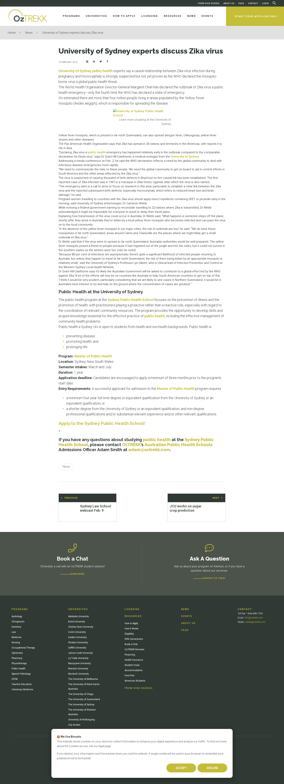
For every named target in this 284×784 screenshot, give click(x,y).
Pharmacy (17, 658)
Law (14, 632)
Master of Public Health (93, 356)
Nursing (16, 642)
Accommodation (134, 670)
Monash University (78, 668)
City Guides (74, 724)
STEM (15, 679)
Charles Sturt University (80, 626)
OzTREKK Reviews (134, 649)
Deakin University (77, 637)
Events (186, 616)
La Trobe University (78, 658)
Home (12, 32)
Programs (20, 609)
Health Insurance (134, 660)
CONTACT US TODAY (214, 578)
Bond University (76, 621)
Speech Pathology (21, 673)
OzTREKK (131, 444)
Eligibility (129, 633)
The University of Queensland (84, 699)
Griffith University (77, 647)
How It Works (132, 628)
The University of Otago (80, 694)
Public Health (19, 668)
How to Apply (131, 623)
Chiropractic (18, 621)
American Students (135, 680)
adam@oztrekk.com (149, 449)
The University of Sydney (81, 704)
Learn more (77, 574)
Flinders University (78, 642)
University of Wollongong (81, 719)
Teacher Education (22, 684)
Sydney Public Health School (131, 300)
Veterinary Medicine (22, 689)
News (29, 32)
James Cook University (80, 653)
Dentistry (16, 626)
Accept (181, 768)
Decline (212, 768)
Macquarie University (79, 663)
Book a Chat (131, 644)
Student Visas (132, 665)
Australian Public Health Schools (179, 444)
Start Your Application (255, 16)
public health (96, 152)
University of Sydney (185, 156)
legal (101, 746)
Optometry (17, 653)
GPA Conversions (134, 639)
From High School (209, 3)
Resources (133, 616)
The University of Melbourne (83, 679)
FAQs (241, 3)
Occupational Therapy (23, 647)
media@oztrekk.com (255, 622)
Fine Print (129, 675)
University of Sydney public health (86, 71)
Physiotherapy (19, 663)
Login (265, 3)
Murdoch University (78, 673)
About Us (229, 3)
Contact (253, 3)
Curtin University (77, 632)
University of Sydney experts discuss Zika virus (72, 32)
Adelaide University (78, 616)
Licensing (132, 609)
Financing (130, 654)
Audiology (17, 616)
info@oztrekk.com (254, 617)
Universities (78, 609)
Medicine (16, 637)
